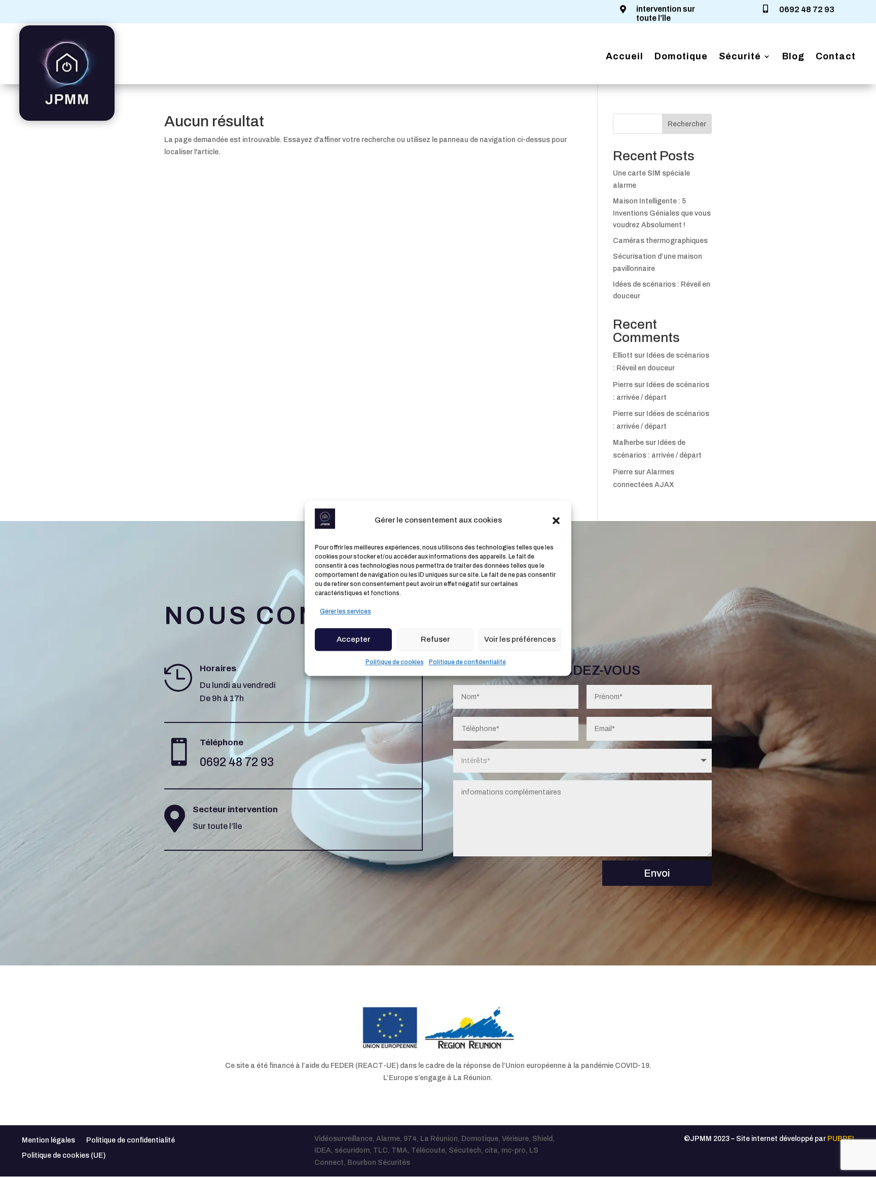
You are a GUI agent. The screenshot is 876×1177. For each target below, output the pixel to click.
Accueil (624, 57)
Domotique (681, 57)
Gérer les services (345, 611)
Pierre (623, 385)
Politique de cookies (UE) (63, 1155)
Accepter (353, 639)
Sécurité (740, 57)
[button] (556, 520)
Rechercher (687, 124)
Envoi (657, 873)
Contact (836, 57)
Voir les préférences (520, 639)
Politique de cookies (395, 662)
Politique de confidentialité (467, 662)
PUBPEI (840, 1139)
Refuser (435, 639)
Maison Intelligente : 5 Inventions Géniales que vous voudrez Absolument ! (662, 213)
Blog (793, 57)
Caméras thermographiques (660, 241)
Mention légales (48, 1140)
